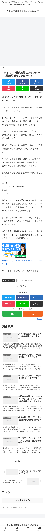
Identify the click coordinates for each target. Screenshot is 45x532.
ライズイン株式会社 (25, 280)
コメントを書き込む (22, 500)
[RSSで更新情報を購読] (33, 314)
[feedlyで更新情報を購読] (12, 314)
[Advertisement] (22, 42)
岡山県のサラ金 (10, 280)
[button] (36, 88)
